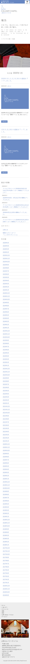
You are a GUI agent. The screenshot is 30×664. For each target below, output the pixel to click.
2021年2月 (6, 438)
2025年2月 (6, 287)
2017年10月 (6, 554)
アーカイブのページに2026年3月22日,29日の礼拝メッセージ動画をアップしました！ (16, 220)
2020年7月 (6, 460)
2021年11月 (6, 409)
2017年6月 (6, 567)
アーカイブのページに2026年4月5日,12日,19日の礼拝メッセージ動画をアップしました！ (16, 206)
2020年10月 (6, 450)
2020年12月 (6, 444)
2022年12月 (6, 368)
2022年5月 (6, 390)
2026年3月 (6, 249)
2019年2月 (6, 513)
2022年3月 (6, 397)
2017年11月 (6, 551)
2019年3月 (6, 510)
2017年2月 (6, 579)
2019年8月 (6, 494)
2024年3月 (6, 321)
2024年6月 (6, 312)
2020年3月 (6, 472)
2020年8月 (6, 457)
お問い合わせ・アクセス (8, 2)
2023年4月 (6, 356)
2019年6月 (6, 501)
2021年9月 (6, 416)
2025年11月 (6, 258)
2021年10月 (6, 413)
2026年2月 (6, 252)
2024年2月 (6, 324)
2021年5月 (6, 428)
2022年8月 (6, 381)
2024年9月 (6, 302)
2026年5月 (6, 243)
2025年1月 (6, 290)
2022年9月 (6, 378)
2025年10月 (6, 261)
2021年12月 (6, 406)
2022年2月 (6, 400)
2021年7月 (6, 422)
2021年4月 (6, 431)
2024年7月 (6, 309)
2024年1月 (6, 328)
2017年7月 (6, 564)
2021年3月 (6, 435)
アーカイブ (4, 616)
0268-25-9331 (5, 1)
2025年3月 (6, 283)
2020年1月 (6, 479)
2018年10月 (6, 526)
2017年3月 (6, 576)
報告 (3, 613)
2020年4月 (6, 469)
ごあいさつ (4, 607)
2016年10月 (6, 592)
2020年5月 (6, 466)
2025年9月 (6, 265)
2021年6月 (6, 425)
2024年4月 (6, 318)
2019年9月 (6, 491)
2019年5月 (6, 504)
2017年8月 (6, 560)
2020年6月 (6, 463)
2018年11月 (6, 523)
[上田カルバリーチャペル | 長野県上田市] (9, 11)
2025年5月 (6, 277)
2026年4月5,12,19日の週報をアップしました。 (15, 213)
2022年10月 (6, 375)
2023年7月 (6, 346)
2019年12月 (6, 482)
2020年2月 (6, 475)
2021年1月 (6, 441)
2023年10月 (6, 337)
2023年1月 (6, 365)
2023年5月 (6, 353)
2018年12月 (6, 520)
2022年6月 (6, 387)
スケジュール (5, 609)
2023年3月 (6, 359)
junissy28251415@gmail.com (13, 649)
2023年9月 (6, 340)
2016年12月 (6, 586)
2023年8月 (6, 343)
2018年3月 (6, 538)
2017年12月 (6, 548)
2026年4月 (6, 246)
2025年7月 (6, 271)
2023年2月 (6, 362)
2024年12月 (6, 293)
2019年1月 (6, 516)
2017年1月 (6, 582)
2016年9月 (6, 595)
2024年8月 (6, 306)
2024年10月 (6, 299)
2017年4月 (6, 573)
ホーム (3, 605)
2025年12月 (6, 255)
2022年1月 (6, 403)
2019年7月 (6, 497)
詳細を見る (4, 121)
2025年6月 (6, 274)
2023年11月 (6, 334)
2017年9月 (6, 557)
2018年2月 (6, 542)
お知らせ (9, 86)
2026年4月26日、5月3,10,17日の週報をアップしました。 (15, 198)
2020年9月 (6, 453)
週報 (3, 611)
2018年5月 (6, 535)
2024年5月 (6, 315)
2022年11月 (6, 372)
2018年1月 (6, 545)
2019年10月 (6, 488)
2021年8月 (6, 419)
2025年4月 (6, 280)
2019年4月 (6, 507)
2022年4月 (6, 394)
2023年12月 (6, 331)
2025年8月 (6, 268)
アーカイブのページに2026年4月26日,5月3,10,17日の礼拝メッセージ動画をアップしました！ (16, 190)
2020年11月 (6, 447)
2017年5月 (6, 570)
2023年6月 (6, 350)
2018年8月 (6, 532)
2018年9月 (6, 529)
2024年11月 (6, 296)
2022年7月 (6, 384)
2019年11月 (6, 485)
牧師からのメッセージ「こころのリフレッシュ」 (10, 234)
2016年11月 (6, 589)
